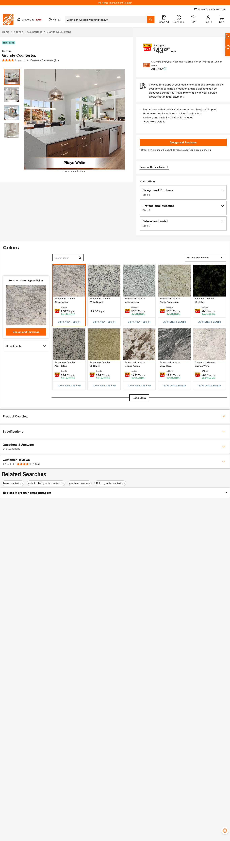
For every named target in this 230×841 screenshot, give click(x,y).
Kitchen (18, 31)
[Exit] (80, 258)
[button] (183, 192)
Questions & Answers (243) (44, 60)
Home (5, 31)
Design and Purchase (183, 142)
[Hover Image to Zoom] (74, 109)
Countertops (34, 31)
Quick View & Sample (69, 321)
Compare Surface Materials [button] (154, 166)
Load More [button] (139, 397)
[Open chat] (227, 47)
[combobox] (106, 19)
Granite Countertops (58, 31)
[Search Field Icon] (150, 19)
